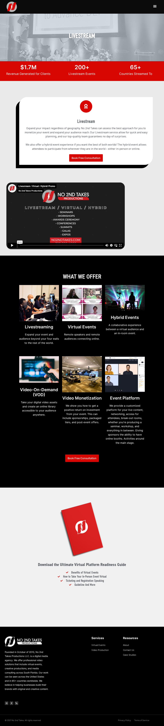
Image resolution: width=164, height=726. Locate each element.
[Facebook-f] (11, 703)
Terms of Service (141, 720)
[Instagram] (6, 703)
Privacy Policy (124, 720)
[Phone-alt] (16, 703)
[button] (154, 6)
